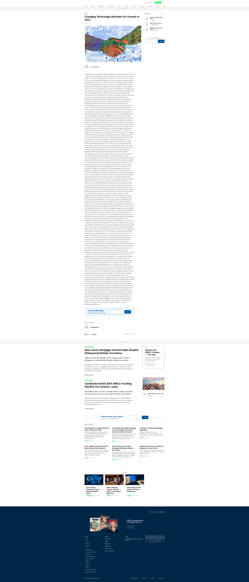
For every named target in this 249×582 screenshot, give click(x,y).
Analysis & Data (111, 6)
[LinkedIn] (88, 334)
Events (92, 6)
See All (161, 13)
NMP (164, 6)
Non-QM (126, 6)
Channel (88, 545)
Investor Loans (89, 380)
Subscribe (158, 2)
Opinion (109, 495)
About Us (145, 578)
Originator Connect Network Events (133, 539)
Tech (119, 6)
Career (87, 560)
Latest (85, 6)
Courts (87, 567)
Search (163, 3)
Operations (88, 565)
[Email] (95, 334)
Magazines (108, 538)
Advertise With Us (135, 578)
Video (158, 6)
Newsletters (149, 2)
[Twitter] (93, 334)
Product (88, 543)
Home (87, 538)
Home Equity (89, 495)
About (127, 536)
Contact (152, 578)
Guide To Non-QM (109, 550)
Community (88, 554)
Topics (133, 6)
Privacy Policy (161, 578)
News (86, 536)
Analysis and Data (89, 347)
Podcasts (150, 6)
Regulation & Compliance (92, 552)
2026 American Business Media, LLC (92, 578)
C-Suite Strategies (90, 556)
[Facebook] (85, 334)
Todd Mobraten (95, 66)
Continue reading (89, 374)
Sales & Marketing (90, 558)
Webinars (142, 6)
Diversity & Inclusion (91, 569)
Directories (100, 6)
